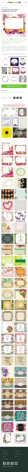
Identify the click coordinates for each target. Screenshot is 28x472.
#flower (3, 92)
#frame (15, 92)
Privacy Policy (6, 453)
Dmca (4, 456)
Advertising (17, 451)
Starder (12, 39)
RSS (16, 456)
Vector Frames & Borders (15, 42)
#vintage (20, 92)
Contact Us (5, 458)
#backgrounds (9, 92)
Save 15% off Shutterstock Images (17, 56)
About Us (5, 451)
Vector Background (12, 41)
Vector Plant (5, 42)
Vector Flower (21, 41)
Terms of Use (17, 453)
